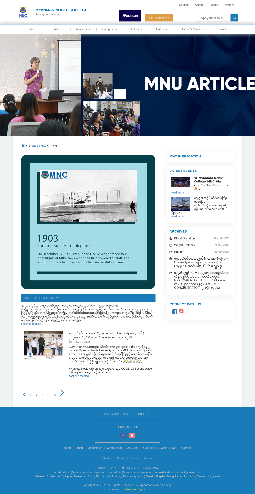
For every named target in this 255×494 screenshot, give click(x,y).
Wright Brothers (201, 245)
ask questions (159, 17)
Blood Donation (201, 238)
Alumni (199, 4)
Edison (201, 251)
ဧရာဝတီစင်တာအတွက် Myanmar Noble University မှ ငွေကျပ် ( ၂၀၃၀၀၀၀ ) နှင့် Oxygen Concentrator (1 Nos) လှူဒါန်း (201, 262)
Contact (221, 29)
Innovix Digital (136, 489)
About (57, 29)
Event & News (191, 29)
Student (184, 4)
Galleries (161, 29)
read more (177, 192)
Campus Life (110, 29)
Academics (83, 29)
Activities (136, 29)
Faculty (214, 4)
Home (31, 29)
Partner (229, 4)
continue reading (31, 323)
